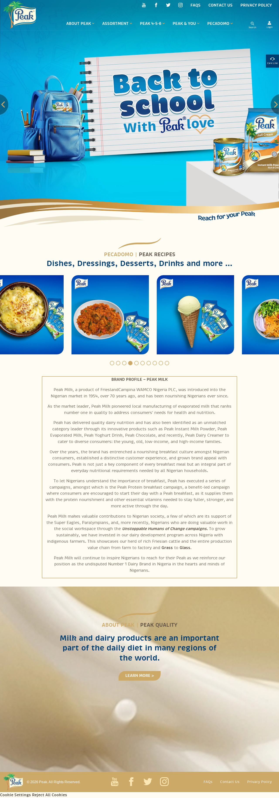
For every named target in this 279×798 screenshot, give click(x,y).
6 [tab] (142, 363)
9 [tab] (161, 363)
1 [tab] (112, 363)
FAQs (196, 5)
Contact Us (220, 5)
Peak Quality (158, 625)
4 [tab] (130, 363)
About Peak (78, 24)
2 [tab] (118, 363)
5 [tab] (136, 363)
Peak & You (184, 24)
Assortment (115, 24)
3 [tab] (124, 363)
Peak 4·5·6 (150, 24)
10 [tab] (167, 363)
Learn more (137, 676)
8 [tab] (155, 363)
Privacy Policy (256, 5)
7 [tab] (148, 363)
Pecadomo (218, 24)
